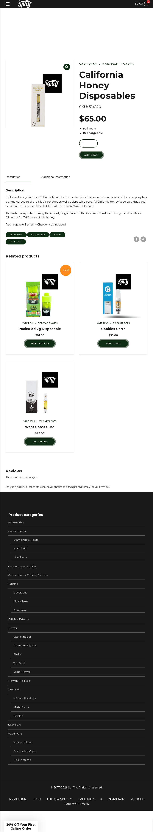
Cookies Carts (113, 329)
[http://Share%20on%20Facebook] (136, 239)
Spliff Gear (14, 725)
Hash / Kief (20, 548)
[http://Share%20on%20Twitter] (143, 239)
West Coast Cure (39, 427)
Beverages (20, 592)
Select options (40, 343)
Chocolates (20, 601)
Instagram (116, 799)
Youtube (137, 799)
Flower (12, 628)
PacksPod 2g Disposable (40, 329)
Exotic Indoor (22, 636)
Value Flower (21, 671)
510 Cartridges (121, 323)
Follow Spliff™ (60, 799)
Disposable (38, 234)
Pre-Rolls (14, 689)
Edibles (13, 583)
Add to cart (91, 155)
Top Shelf (19, 663)
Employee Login (76, 804)
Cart (37, 799)
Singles (18, 716)
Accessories (16, 522)
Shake (17, 654)
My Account (18, 799)
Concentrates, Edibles (22, 566)
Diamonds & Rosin (25, 539)
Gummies (19, 610)
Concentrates (17, 531)
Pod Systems (22, 759)
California (16, 234)
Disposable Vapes (118, 64)
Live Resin (20, 557)
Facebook (86, 799)
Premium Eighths (25, 645)
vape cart (16, 241)
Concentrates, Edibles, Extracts (28, 575)
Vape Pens (88, 64)
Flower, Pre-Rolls (19, 680)
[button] (21, 826)
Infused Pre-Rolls (24, 698)
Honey (57, 234)
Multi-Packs (21, 707)
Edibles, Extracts (18, 619)
